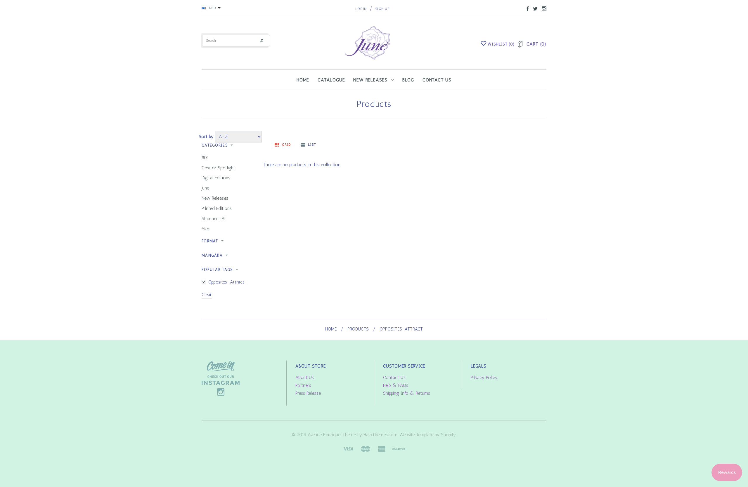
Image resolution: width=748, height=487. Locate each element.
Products (358, 329)
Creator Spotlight (218, 168)
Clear (207, 294)
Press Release (308, 393)
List (312, 145)
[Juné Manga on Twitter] (533, 8)
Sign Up (382, 9)
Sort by (206, 136)
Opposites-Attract (226, 282)
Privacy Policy (484, 377)
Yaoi (206, 229)
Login (361, 9)
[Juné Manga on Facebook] (526, 8)
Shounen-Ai (213, 218)
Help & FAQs (395, 385)
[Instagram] (221, 377)
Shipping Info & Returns (406, 393)
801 (205, 157)
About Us (304, 377)
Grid (286, 145)
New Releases (215, 198)
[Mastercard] (365, 448)
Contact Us (394, 377)
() (501, 44)
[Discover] (398, 448)
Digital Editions (216, 177)
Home (331, 329)
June (205, 188)
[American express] (381, 448)
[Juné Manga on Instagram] (542, 8)
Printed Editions (217, 208)
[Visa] (348, 448)
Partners (303, 385)
